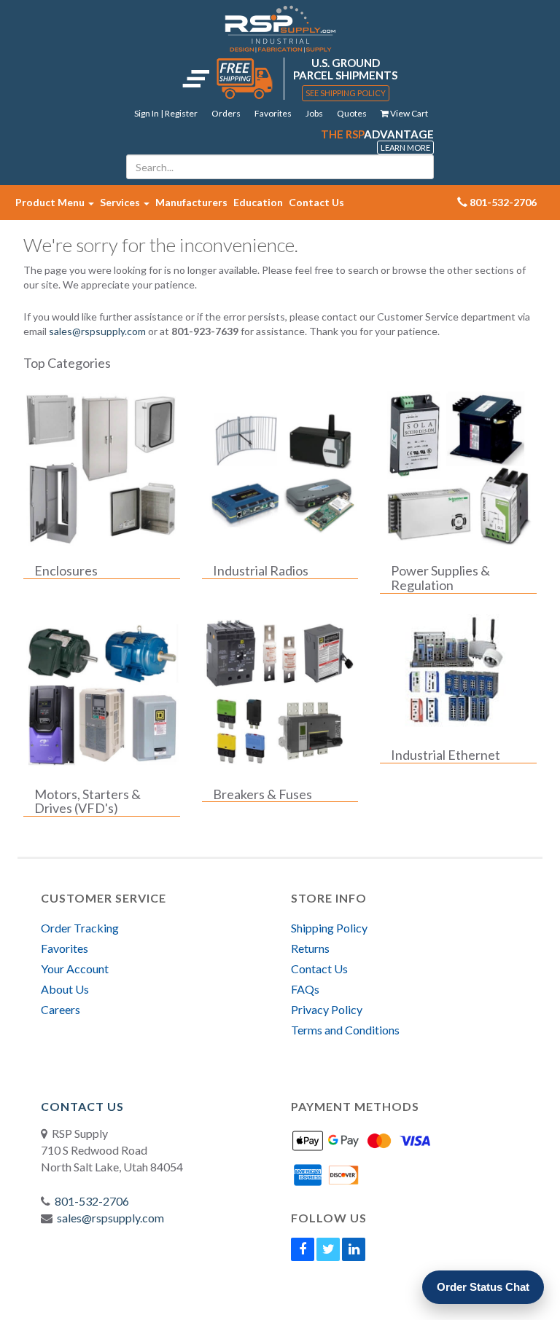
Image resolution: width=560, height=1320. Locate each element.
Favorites (273, 113)
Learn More (405, 147)
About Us (65, 989)
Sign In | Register (166, 113)
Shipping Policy (329, 928)
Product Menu (51, 202)
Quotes (352, 113)
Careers (60, 1009)
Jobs (314, 113)
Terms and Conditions (345, 1030)
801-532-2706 (92, 1201)
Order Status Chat (483, 1287)
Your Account (75, 968)
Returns (310, 948)
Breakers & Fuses (262, 794)
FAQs (305, 989)
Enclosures (66, 571)
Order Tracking (80, 928)
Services (121, 202)
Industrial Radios (260, 571)
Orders (226, 113)
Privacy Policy (326, 1009)
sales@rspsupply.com (97, 331)
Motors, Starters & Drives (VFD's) (87, 802)
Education (258, 202)
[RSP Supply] (280, 28)
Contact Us (316, 202)
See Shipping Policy (346, 93)
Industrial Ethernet (445, 755)
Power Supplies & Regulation (440, 578)
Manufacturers (191, 202)
